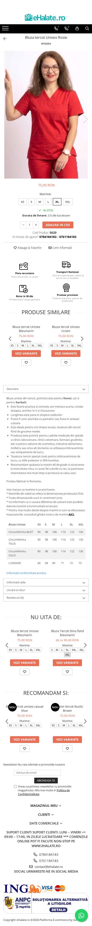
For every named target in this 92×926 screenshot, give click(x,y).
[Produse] (6, 29)
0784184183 (48, 854)
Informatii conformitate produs (26, 573)
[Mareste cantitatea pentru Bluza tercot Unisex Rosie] (36, 225)
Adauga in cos (58, 225)
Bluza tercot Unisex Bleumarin (26, 329)
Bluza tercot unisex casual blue (24, 708)
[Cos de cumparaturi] (77, 28)
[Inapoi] (3, 39)
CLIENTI (44, 814)
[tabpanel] (46, 115)
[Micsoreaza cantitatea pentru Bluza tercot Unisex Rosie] (23, 225)
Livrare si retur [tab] (16, 590)
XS (22, 202)
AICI (71, 514)
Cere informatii (62, 248)
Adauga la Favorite (29, 248)
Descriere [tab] (12, 389)
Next (85, 119)
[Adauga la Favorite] (26, 362)
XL (57, 202)
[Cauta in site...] (87, 28)
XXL (67, 202)
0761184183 (48, 861)
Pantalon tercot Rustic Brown (67, 708)
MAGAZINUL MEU (44, 805)
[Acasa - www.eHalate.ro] (46, 17)
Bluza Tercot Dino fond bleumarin (67, 633)
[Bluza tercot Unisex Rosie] (46, 115)
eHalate (46, 43)
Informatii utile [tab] (16, 582)
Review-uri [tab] (15, 598)
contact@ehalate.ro (48, 866)
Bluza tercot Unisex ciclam (66, 329)
